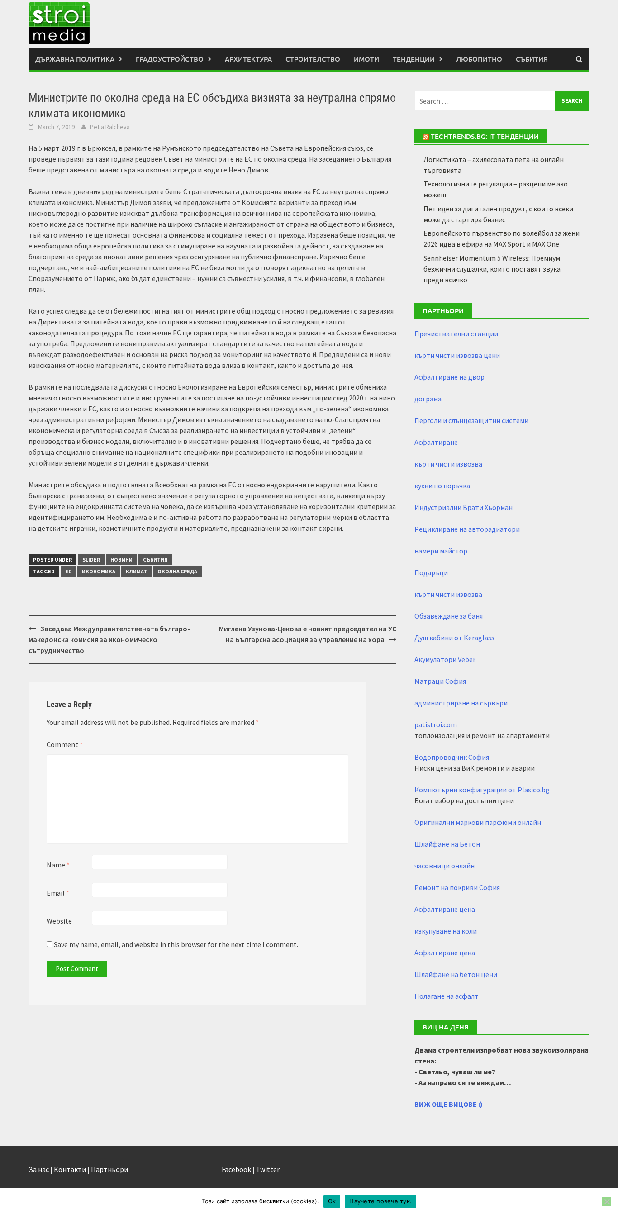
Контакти (70, 1169)
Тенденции (414, 58)
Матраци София (440, 681)
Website (59, 920)
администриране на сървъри (461, 702)
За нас (39, 1169)
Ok (332, 1201)
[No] (606, 1201)
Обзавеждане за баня (448, 615)
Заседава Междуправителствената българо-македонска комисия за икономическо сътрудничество (109, 639)
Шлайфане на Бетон (447, 843)
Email (58, 892)
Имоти (366, 58)
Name (58, 864)
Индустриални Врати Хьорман (463, 507)
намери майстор (440, 550)
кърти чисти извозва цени (457, 355)
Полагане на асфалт (446, 996)
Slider (91, 559)
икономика (98, 571)
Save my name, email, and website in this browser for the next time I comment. (176, 944)
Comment (65, 744)
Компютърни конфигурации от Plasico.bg (482, 789)
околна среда (177, 571)
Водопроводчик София (451, 757)
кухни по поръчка (442, 485)
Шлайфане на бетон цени (455, 974)
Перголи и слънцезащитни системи (471, 420)
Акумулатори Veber (444, 659)
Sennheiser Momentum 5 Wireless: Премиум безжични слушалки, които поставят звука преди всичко (492, 268)
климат (136, 571)
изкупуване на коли (445, 930)
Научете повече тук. (380, 1201)
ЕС (68, 571)
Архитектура (248, 58)
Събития (532, 58)
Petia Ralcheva (110, 127)
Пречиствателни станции (456, 333)
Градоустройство (170, 58)
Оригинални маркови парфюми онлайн (477, 822)
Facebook (236, 1169)
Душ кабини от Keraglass (454, 637)
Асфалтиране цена (444, 909)
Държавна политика (74, 58)
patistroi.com (435, 724)
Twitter (268, 1169)
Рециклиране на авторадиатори (467, 529)
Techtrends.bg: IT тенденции (485, 136)
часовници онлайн (444, 865)
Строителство (312, 58)
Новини (121, 559)
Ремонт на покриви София (457, 887)
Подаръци (431, 572)
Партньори (109, 1169)
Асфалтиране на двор (449, 376)
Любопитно (479, 58)
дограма (428, 398)
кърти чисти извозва (448, 463)
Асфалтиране (436, 442)
